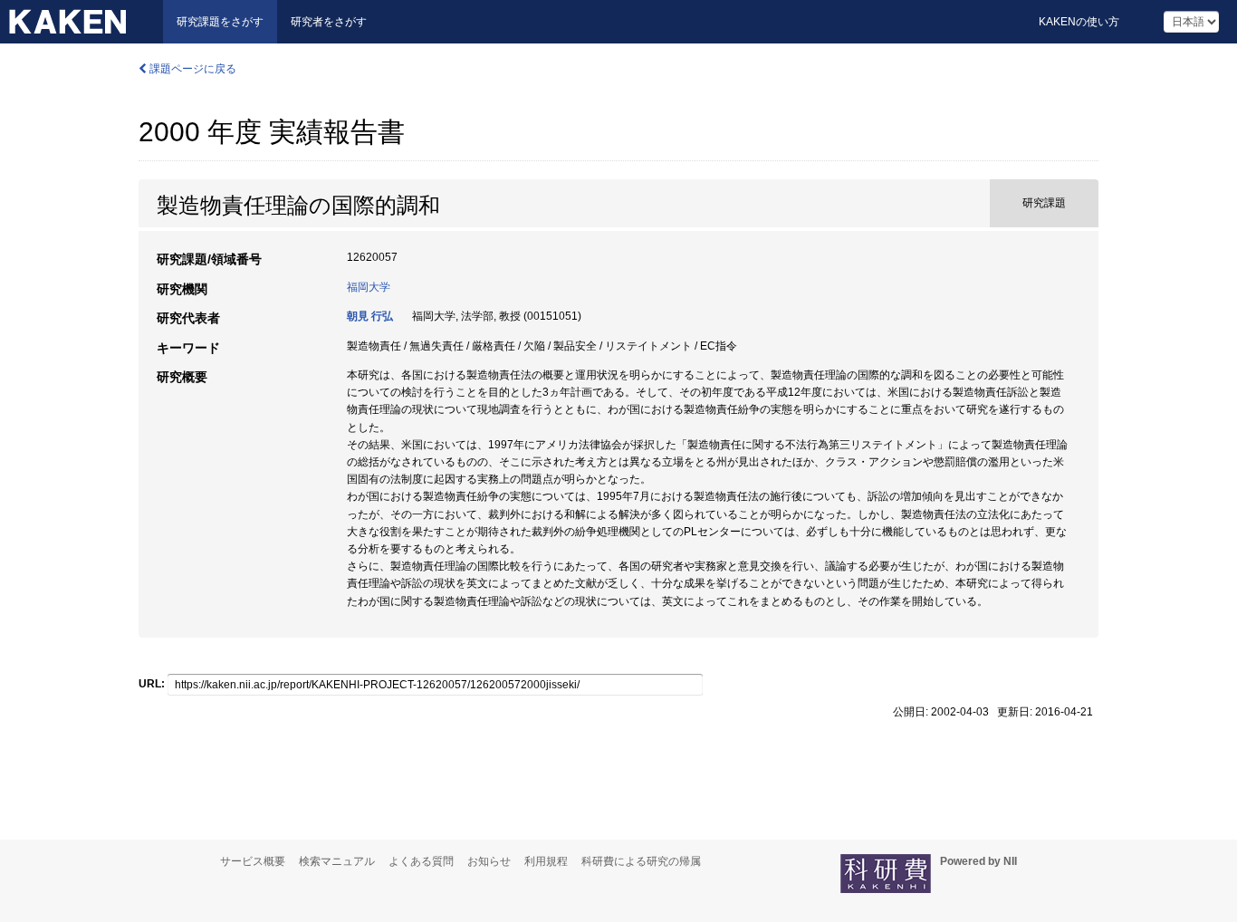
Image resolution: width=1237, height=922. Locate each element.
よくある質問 (421, 861)
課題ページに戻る (191, 68)
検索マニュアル (337, 861)
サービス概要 (252, 861)
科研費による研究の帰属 (641, 861)
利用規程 (546, 861)
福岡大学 (368, 287)
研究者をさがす (329, 21)
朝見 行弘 (370, 316)
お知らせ (489, 861)
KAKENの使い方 (1079, 21)
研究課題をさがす (220, 21)
